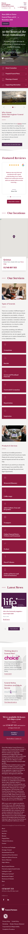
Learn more (5, 23)
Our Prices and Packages (8, 847)
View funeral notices (10, 702)
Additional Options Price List (9, 857)
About (3, 828)
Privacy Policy (6, 921)
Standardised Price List (8, 852)
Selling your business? (8, 874)
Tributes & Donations (7, 841)
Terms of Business (6, 860)
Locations (4, 831)
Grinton (7, 259)
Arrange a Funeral (14, 733)
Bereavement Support (8, 876)
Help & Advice (5, 862)
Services (4, 833)
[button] (7, 196)
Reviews (4, 836)
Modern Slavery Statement (17, 924)
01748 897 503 (10, 267)
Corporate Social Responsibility (10, 926)
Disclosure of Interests (8, 879)
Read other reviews (14, 201)
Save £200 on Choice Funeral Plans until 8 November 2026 (9, 17)
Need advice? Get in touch (14, 52)
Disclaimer (5, 924)
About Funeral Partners (8, 866)
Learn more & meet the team (12, 144)
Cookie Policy (15, 921)
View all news (14, 628)
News (3, 881)
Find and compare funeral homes (11, 869)
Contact (4, 843)
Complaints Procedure (8, 929)
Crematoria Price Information (10, 855)
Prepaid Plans (5, 838)
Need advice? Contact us (14, 738)
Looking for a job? (7, 871)
